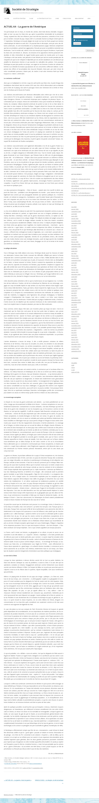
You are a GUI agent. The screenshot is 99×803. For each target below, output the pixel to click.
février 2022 (74, 256)
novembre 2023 (75, 235)
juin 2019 (73, 293)
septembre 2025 (76, 211)
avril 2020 (74, 281)
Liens (88, 18)
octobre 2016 (75, 316)
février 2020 (74, 286)
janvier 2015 (74, 342)
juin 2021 (73, 265)
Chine (57, 18)
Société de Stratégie (25, 9)
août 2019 (74, 291)
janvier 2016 (74, 323)
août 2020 (74, 277)
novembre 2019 (75, 288)
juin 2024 (73, 225)
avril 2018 (74, 307)
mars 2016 (74, 321)
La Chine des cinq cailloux (11, 763)
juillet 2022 (74, 251)
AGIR (72, 365)
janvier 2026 (74, 209)
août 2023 (74, 237)
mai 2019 (73, 295)
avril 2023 (74, 239)
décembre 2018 (75, 300)
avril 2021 (74, 267)
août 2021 (74, 263)
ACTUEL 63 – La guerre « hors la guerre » (17, 780)
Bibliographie (79, 18)
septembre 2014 (76, 351)
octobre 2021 (75, 258)
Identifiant (76, 28)
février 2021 (74, 270)
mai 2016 (73, 319)
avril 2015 (74, 335)
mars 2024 (74, 230)
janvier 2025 (74, 218)
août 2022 (74, 249)
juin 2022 (73, 253)
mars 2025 (74, 216)
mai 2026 (73, 207)
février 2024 (74, 232)
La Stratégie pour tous (44, 18)
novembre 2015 (75, 326)
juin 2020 (73, 279)
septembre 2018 (76, 302)
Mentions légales (8, 795)
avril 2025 (74, 214)
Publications (67, 18)
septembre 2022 (76, 246)
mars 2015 (74, 337)
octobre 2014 (75, 349)
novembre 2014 (75, 346)
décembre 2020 (75, 274)
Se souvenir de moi (81, 40)
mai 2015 (73, 333)
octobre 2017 (75, 309)
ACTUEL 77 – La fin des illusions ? (80, 193)
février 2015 (74, 339)
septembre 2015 (76, 328)
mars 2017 (74, 312)
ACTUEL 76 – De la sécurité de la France (82, 195)
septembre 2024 (76, 223)
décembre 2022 (75, 244)
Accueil (7, 18)
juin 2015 (73, 330)
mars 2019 (74, 298)
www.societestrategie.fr (35, 763)
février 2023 (74, 242)
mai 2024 (73, 228)
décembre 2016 (75, 314)
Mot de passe (77, 34)
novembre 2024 (75, 221)
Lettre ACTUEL (27, 768)
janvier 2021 (74, 272)
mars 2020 (74, 284)
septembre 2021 (76, 260)
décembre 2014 (75, 344)
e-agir (31, 18)
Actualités (74, 363)
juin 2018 (73, 305)
